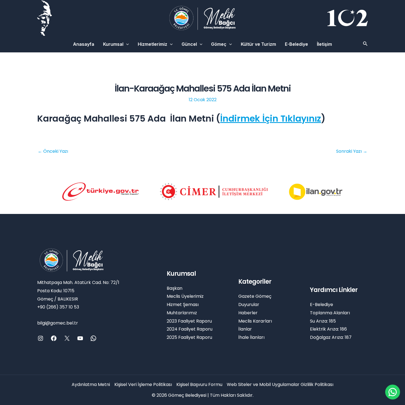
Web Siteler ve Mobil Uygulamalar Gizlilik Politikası (280, 384)
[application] (126, 44)
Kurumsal (113, 44)
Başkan (174, 288)
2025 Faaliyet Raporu (189, 337)
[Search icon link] (365, 44)
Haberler (248, 313)
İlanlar (245, 329)
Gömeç (218, 44)
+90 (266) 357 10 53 (58, 307)
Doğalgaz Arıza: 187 (331, 337)
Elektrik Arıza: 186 (328, 329)
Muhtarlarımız (182, 313)
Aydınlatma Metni (91, 384)
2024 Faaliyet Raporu (189, 329)
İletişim (324, 44)
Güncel (189, 44)
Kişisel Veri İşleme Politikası (143, 384)
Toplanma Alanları (330, 313)
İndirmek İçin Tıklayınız (270, 118)
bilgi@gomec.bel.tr (57, 323)
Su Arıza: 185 (323, 321)
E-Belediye (296, 44)
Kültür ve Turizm (258, 44)
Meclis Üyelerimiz (185, 296)
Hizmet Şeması (183, 304)
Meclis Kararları (255, 321)
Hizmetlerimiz (152, 44)
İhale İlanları (251, 337)
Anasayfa (83, 44)
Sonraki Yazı (351, 151)
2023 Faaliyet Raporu (189, 321)
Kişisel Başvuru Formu (199, 384)
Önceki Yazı (53, 151)
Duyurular (248, 304)
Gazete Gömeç (254, 296)
